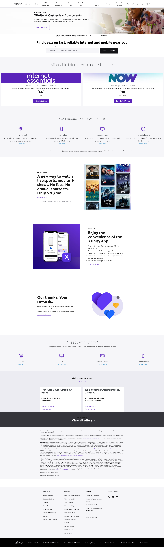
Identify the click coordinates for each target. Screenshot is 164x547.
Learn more (21, 144)
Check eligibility (41, 101)
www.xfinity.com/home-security (63, 469)
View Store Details (47, 406)
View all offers (82, 420)
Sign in (20, 364)
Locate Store (82, 381)
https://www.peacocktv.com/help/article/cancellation (70, 455)
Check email (102, 364)
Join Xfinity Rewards (44, 315)
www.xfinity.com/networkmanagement (92, 438)
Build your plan (41, 27)
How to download (94, 264)
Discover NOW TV (43, 197)
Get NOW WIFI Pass (123, 101)
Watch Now (61, 364)
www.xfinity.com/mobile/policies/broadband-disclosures (96, 448)
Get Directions (46, 409)
